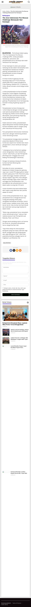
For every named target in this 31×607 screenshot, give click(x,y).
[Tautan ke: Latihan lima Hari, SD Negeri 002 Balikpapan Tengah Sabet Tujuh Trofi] (5, 340)
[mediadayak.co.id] (15, 2)
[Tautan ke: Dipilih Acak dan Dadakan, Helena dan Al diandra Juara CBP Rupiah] (5, 332)
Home (3, 11)
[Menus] (2, 2)
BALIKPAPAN (6, 243)
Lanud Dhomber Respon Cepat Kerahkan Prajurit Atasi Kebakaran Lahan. (18, 346)
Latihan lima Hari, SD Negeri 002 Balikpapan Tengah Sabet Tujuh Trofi (19, 338)
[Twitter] (14, 250)
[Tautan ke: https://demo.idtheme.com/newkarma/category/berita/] (28, 303)
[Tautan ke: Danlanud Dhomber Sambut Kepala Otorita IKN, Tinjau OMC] (5, 533)
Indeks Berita (4, 604)
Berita (7, 11)
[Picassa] (17, 250)
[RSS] (20, 250)
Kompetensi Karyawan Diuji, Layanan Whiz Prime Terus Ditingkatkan (14, 324)
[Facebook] (11, 250)
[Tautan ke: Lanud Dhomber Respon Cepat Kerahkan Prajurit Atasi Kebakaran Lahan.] (5, 407)
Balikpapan (6, 15)
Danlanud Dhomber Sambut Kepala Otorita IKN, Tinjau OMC (19, 472)
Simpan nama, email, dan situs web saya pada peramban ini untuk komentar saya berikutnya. (14, 289)
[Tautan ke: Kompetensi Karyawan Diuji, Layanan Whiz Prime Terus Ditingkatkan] (15, 313)
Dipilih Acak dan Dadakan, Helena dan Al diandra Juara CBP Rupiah (20, 330)
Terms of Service (17, 603)
